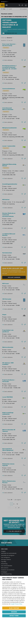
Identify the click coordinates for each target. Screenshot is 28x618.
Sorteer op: (3, 37)
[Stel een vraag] (25, 60)
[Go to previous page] (12, 507)
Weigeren (14, 612)
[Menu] (6, 5)
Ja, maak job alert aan (11, 33)
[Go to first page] (9, 507)
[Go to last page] (19, 507)
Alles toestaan (14, 608)
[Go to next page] (16, 507)
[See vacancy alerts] (22, 5)
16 (17, 504)
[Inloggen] (26, 5)
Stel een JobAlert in (14, 531)
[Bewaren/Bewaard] (22, 60)
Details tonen (14, 615)
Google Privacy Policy (16, 604)
